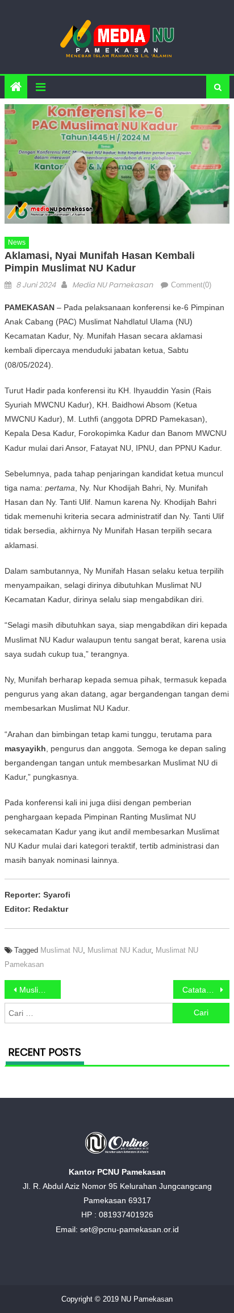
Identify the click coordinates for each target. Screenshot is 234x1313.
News (17, 242)
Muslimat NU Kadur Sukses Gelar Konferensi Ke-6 (40, 989)
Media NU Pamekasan (112, 284)
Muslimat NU (61, 950)
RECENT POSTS (45, 1052)
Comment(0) (191, 285)
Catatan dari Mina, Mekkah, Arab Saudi (205, 989)
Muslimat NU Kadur (119, 950)
